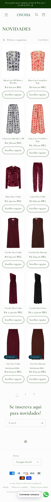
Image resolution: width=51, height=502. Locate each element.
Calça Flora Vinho (38, 197)
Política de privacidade (39, 487)
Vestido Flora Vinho (13, 308)
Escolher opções (13, 94)
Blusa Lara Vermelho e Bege (37, 81)
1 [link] (17, 394)
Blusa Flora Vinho (13, 197)
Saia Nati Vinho (13, 364)
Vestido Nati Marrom (38, 252)
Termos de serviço (14, 492)
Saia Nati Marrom (37, 364)
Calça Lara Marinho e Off (13, 138)
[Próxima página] (33, 394)
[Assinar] (41, 423)
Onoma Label (21, 483)
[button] (6, 14)
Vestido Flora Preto (37, 308)
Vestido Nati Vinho (13, 252)
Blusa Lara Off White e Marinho (13, 81)
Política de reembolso (20, 487)
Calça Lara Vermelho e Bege (37, 139)
